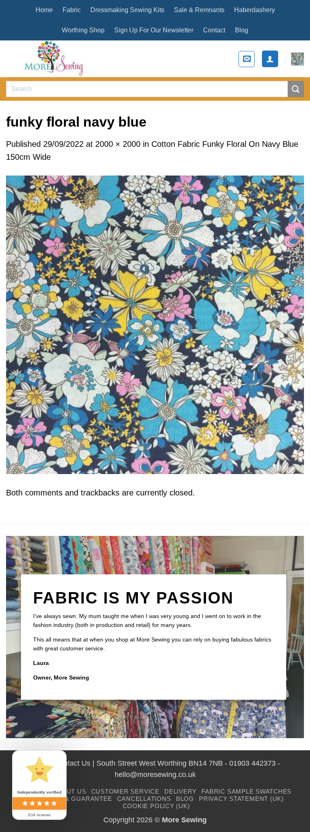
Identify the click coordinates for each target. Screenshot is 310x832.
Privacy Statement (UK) (241, 798)
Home (44, 9)
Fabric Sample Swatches (246, 791)
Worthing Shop (83, 30)
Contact (214, 30)
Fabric (72, 9)
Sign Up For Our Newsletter (153, 30)
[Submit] (296, 89)
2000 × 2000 (117, 144)
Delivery (180, 791)
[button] (247, 59)
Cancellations (144, 798)
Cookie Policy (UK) (156, 805)
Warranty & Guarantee (69, 798)
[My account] (270, 59)
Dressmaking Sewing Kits (127, 9)
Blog (241, 30)
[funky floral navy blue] (155, 324)
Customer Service (125, 791)
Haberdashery (254, 9)
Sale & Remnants (199, 9)
